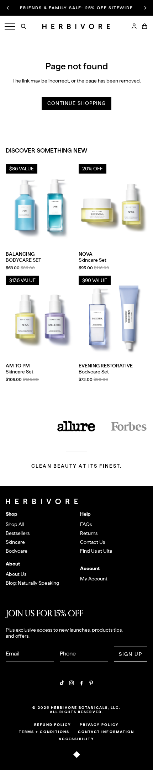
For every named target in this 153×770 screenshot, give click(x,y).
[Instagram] (71, 683)
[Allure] (76, 426)
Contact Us (92, 542)
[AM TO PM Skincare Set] (40, 318)
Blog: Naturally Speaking (32, 583)
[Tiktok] (62, 683)
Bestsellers (18, 533)
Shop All (15, 524)
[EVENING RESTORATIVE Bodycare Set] (113, 318)
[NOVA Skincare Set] (113, 207)
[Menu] (10, 26)
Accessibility (76, 739)
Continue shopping (76, 103)
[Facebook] (81, 683)
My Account (93, 579)
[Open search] (23, 26)
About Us (16, 574)
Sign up (131, 654)
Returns (88, 533)
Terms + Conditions (44, 731)
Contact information (106, 731)
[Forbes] (129, 426)
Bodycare (16, 551)
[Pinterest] (91, 683)
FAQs (86, 524)
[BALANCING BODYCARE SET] (40, 207)
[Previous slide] (8, 8)
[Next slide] (145, 8)
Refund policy (52, 724)
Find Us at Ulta (96, 551)
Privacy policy (99, 724)
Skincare (15, 542)
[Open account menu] (134, 26)
